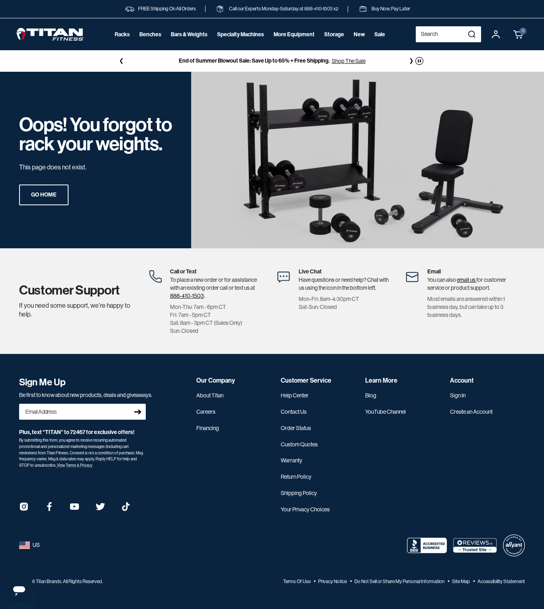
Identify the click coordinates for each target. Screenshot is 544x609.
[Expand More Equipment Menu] (294, 45)
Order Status (296, 428)
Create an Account (471, 412)
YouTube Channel (385, 412)
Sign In (458, 395)
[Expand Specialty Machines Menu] (241, 45)
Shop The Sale (349, 61)
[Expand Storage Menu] (334, 45)
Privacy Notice (333, 581)
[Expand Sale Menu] (379, 45)
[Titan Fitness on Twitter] (100, 509)
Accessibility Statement (501, 581)
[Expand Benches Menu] (150, 45)
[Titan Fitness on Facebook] (49, 509)
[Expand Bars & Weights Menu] (189, 45)
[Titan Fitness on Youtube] (75, 509)
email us (466, 280)
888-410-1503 (187, 296)
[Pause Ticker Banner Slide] (419, 61)
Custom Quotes (299, 444)
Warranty (291, 460)
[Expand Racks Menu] (122, 45)
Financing (207, 428)
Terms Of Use (297, 581)
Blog (370, 395)
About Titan (209, 395)
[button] (518, 34)
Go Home (44, 194)
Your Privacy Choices (305, 509)
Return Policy (296, 476)
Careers (205, 412)
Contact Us (294, 412)
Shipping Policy (299, 493)
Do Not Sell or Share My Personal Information (399, 581)
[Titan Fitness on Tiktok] (126, 509)
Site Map (461, 581)
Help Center (295, 395)
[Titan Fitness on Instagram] (24, 509)
